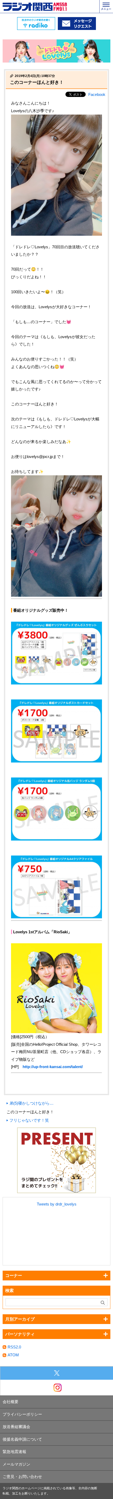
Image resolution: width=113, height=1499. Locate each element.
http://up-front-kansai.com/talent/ (53, 1066)
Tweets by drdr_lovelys (56, 1204)
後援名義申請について (22, 1439)
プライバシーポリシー (22, 1414)
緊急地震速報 (14, 1451)
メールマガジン (16, 1464)
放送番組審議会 (16, 1426)
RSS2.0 (14, 1347)
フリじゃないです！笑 (29, 1120)
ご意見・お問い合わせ (22, 1476)
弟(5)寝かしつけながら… (31, 1103)
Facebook (96, 94)
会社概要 (10, 1401)
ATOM (13, 1355)
